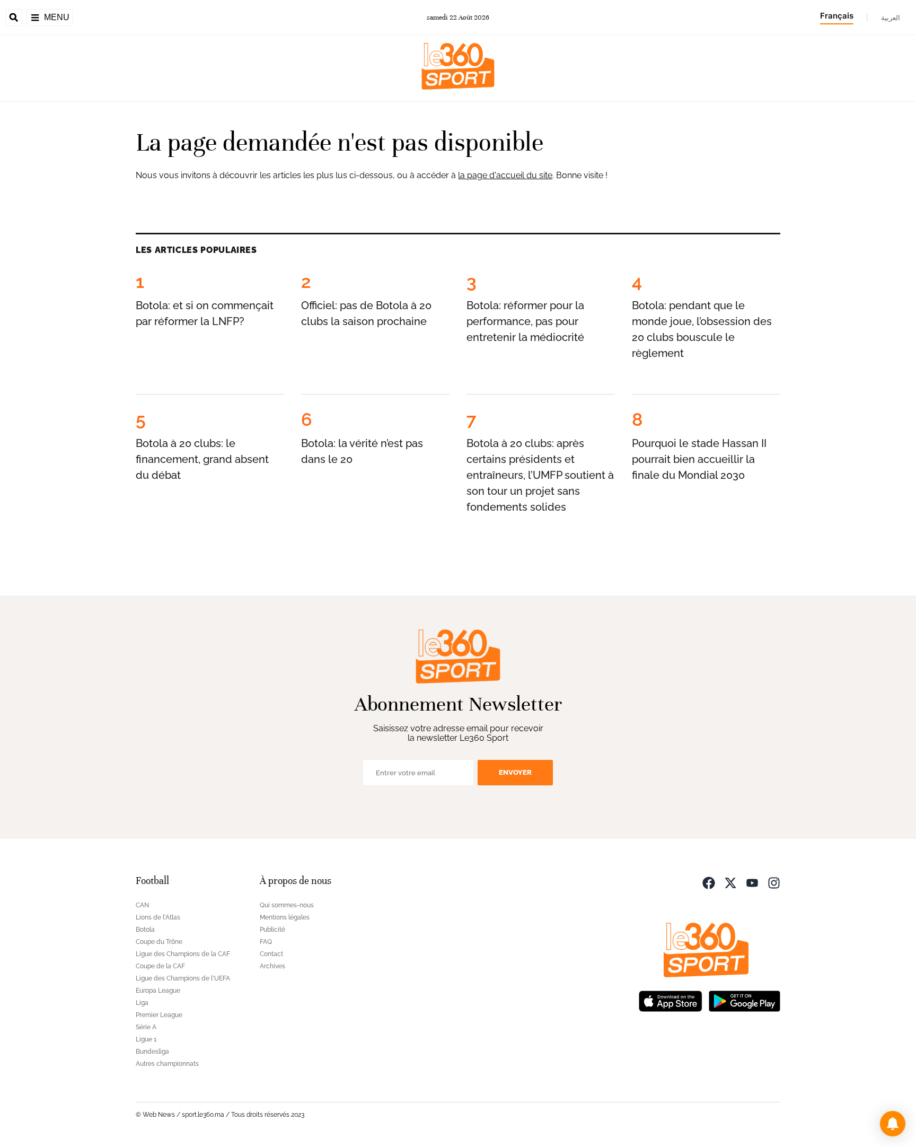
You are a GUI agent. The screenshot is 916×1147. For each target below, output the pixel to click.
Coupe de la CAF (160, 966)
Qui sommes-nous (287, 905)
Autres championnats (167, 1063)
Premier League (159, 1015)
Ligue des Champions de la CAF (183, 954)
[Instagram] (774, 882)
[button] (892, 1123)
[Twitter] (730, 882)
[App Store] (670, 1000)
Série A (146, 1027)
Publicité (272, 929)
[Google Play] (744, 1000)
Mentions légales (285, 917)
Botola (145, 929)
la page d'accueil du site (505, 175)
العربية (890, 17)
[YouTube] (752, 882)
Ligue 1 (146, 1039)
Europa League (158, 990)
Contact (271, 954)
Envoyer (515, 772)
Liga (142, 1002)
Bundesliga (152, 1051)
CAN (142, 905)
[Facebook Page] (708, 882)
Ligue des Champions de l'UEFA (183, 978)
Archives (272, 966)
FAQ (266, 941)
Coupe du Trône (159, 941)
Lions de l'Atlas (158, 917)
